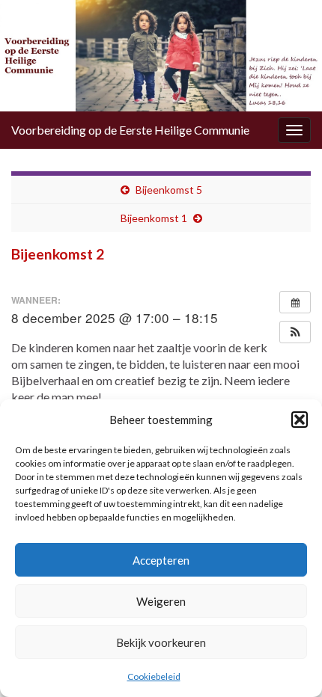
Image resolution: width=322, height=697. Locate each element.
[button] (299, 419)
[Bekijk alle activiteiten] (295, 302)
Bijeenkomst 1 (154, 218)
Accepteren (161, 560)
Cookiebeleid (153, 676)
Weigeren (161, 601)
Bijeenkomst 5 (169, 189)
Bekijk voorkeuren (161, 642)
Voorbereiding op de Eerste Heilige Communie (130, 130)
